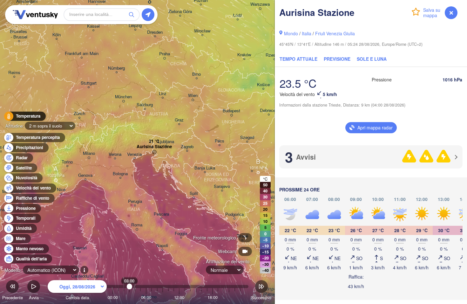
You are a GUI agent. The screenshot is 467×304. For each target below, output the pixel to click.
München (123, 97)
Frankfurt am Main (81, 53)
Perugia (135, 201)
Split (194, 193)
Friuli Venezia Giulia (335, 33)
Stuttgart (89, 83)
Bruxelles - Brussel (19, 34)
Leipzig (135, 25)
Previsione (337, 59)
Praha (164, 54)
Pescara (161, 214)
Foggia (181, 233)
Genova (85, 175)
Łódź (237, 15)
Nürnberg (116, 68)
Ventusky (34, 14)
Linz (162, 93)
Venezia (134, 154)
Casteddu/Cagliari (87, 276)
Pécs (219, 141)
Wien (193, 95)
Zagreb (187, 146)
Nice (61, 189)
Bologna (120, 173)
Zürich (79, 113)
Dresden (155, 32)
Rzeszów (274, 55)
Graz (179, 120)
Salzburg (145, 104)
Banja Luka (204, 168)
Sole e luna (372, 59)
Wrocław (202, 31)
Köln (56, 35)
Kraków (244, 55)
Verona (115, 154)
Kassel (93, 26)
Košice (263, 84)
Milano (89, 153)
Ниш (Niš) (272, 194)
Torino (67, 162)
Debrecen (269, 110)
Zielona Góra (180, 11)
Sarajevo (222, 186)
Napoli (162, 245)
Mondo (291, 33)
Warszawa (260, 4)
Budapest (231, 111)
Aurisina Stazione (154, 146)
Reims (14, 72)
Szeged (247, 137)
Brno (196, 74)
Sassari (80, 248)
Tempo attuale (298, 59)
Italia (306, 33)
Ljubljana (166, 141)
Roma (136, 225)
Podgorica (234, 214)
